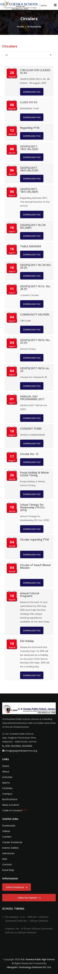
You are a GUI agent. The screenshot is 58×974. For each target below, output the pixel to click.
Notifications (9, 799)
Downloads (8, 825)
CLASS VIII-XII (28, 102)
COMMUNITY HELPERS (34, 314)
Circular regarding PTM (34, 539)
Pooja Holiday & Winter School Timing (34, 474)
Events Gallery (10, 847)
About (5, 771)
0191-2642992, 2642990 (18, 746)
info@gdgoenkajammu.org (21, 750)
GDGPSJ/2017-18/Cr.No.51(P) (29, 169)
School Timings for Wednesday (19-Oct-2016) (33, 507)
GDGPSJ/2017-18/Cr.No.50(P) (29, 190)
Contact (7, 864)
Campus (7, 793)
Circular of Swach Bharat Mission (35, 566)
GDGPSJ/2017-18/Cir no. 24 (34, 369)
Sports (6, 782)
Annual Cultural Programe (29, 594)
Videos (6, 831)
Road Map (8, 870)
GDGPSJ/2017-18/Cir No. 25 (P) (35, 341)
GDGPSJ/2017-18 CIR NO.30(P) (33, 226)
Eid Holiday (27, 641)
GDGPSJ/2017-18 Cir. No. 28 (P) (35, 287)
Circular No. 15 (29, 454)
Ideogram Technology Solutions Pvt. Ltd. (29, 967)
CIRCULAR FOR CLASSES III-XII (35, 71)
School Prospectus (15, 887)
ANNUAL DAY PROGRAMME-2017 (32, 397)
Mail (4, 859)
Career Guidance (12, 842)
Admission (8, 853)
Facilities (7, 788)
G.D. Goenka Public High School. (38, 959)
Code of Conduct (14, 810)
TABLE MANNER (30, 246)
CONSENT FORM (30, 428)
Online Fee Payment (28, 897)
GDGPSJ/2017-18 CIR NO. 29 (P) (35, 266)
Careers (6, 836)
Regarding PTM (29, 127)
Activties (7, 777)
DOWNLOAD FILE (31, 91)
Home (20, 26)
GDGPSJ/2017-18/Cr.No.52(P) (29, 147)
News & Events (10, 804)
